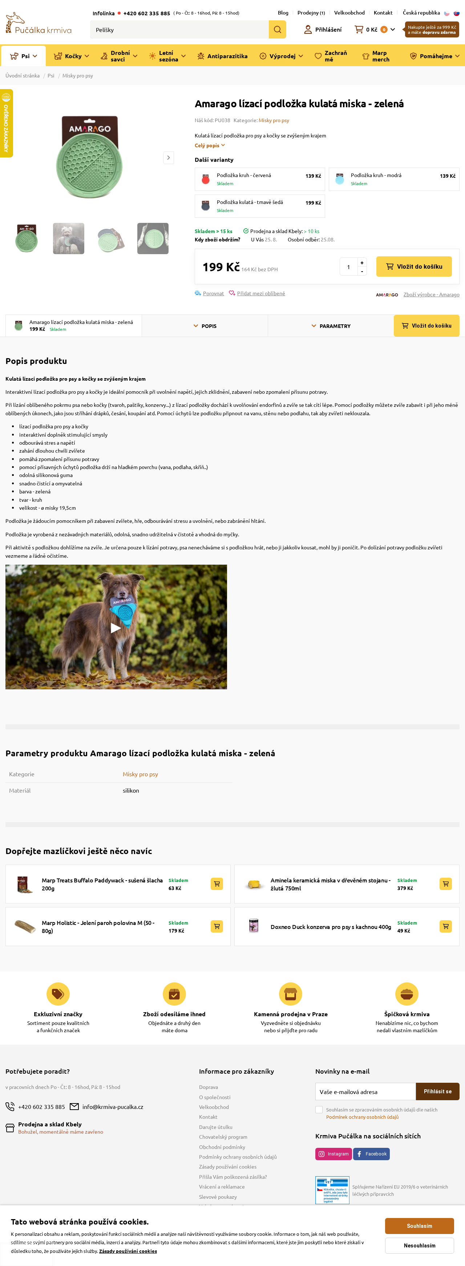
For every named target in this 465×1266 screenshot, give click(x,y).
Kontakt (383, 12)
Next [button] (168, 157)
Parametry (335, 325)
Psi (51, 75)
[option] (89, 157)
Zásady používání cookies (227, 1166)
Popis (209, 325)
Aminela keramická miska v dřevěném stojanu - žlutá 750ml (330, 884)
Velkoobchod (349, 12)
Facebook (376, 1154)
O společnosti (215, 1097)
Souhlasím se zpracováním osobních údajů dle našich (381, 1113)
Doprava (208, 1086)
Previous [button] (10, 157)
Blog (283, 12)
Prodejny (311, 12)
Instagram (338, 1154)
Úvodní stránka (23, 75)
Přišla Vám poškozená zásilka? (233, 1176)
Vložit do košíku (419, 266)
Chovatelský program (223, 1136)
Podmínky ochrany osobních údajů (238, 1156)
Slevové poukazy (218, 1196)
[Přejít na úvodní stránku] (38, 22)
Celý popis (207, 145)
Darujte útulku (215, 1126)
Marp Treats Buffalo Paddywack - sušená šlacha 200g (102, 884)
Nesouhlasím (420, 1246)
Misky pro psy (77, 75)
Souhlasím (419, 1226)
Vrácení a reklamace (222, 1186)
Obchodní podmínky (222, 1146)
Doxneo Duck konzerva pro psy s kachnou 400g (331, 926)
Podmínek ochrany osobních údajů (362, 1117)
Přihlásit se (438, 1091)
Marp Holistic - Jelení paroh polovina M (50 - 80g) (98, 926)
